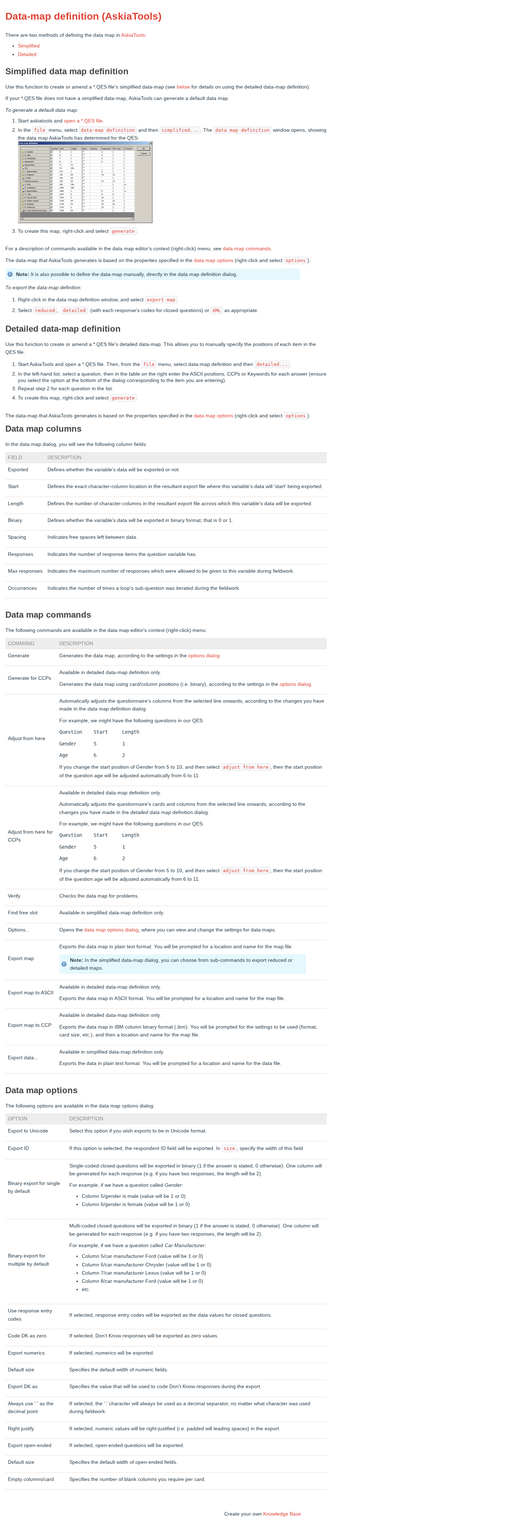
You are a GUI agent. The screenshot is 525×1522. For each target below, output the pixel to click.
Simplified (29, 46)
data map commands (247, 248)
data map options (213, 260)
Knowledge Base (282, 1514)
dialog (213, 655)
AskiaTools (133, 35)
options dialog (295, 684)
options (197, 655)
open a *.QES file (83, 121)
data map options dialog (111, 930)
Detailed (27, 54)
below (183, 87)
